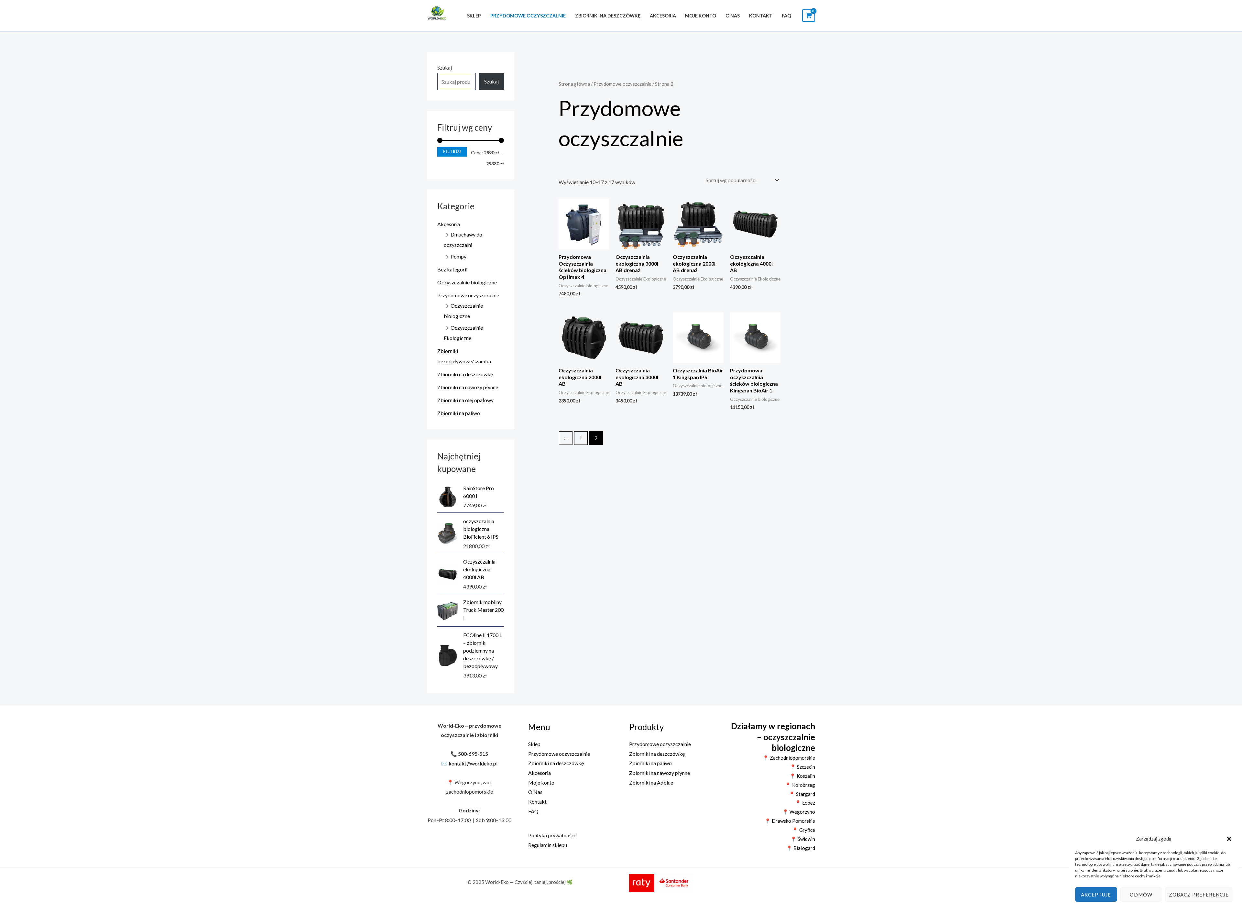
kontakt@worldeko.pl (473, 763)
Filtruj (452, 151)
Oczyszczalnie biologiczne (467, 282)
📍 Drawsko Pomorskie (790, 821)
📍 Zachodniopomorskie (789, 758)
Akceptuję (1096, 894)
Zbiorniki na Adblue (651, 782)
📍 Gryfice (803, 830)
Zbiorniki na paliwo (458, 413)
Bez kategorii (452, 269)
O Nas (732, 15)
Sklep (474, 15)
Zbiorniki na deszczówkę (607, 15)
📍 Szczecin (802, 767)
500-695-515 (473, 754)
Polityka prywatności (551, 835)
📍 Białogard (800, 848)
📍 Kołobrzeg (800, 785)
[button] (1229, 839)
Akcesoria (663, 15)
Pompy (458, 256)
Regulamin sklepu (547, 845)
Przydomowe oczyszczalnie (528, 15)
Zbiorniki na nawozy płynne (467, 387)
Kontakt (760, 15)
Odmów (1141, 894)
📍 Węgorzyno (798, 812)
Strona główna (574, 84)
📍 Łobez (805, 803)
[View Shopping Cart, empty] (808, 15)
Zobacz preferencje (1199, 894)
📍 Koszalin (802, 776)
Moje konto (700, 15)
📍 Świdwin (802, 839)
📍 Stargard (802, 794)
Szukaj (444, 67)
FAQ (786, 15)
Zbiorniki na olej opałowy (465, 400)
